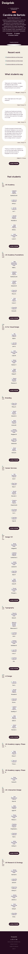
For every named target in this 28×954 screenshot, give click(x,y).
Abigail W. (14, 548)
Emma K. (14, 452)
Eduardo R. (14, 286)
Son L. (14, 685)
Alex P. (14, 574)
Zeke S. (14, 720)
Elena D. (14, 618)
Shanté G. (14, 416)
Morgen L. (14, 593)
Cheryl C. (14, 890)
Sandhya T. (14, 711)
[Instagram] (12, 939)
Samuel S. (14, 874)
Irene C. (14, 303)
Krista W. (14, 425)
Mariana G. (14, 383)
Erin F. (14, 479)
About (14, 948)
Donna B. (14, 311)
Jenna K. (14, 882)
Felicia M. (14, 782)
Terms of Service (14, 946)
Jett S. (14, 346)
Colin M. (14, 355)
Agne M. (14, 810)
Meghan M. (14, 434)
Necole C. (14, 496)
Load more (14, 163)
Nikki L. (14, 267)
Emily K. (14, 909)
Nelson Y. (14, 365)
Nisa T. (14, 487)
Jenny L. (14, 203)
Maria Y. (14, 756)
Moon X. (14, 294)
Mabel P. (14, 374)
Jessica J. (14, 899)
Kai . (14, 661)
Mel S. (14, 837)
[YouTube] (16, 939)
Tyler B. (14, 521)
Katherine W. (14, 195)
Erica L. (14, 702)
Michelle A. (14, 220)
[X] (14, 939)
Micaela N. (14, 694)
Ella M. (14, 338)
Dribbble (18, 33)
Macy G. (14, 407)
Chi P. (14, 636)
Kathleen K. (14, 645)
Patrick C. (14, 730)
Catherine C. (14, 557)
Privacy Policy (14, 944)
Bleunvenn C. (14, 628)
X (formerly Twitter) (13, 35)
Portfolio (10, 33)
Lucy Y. (14, 653)
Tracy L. (14, 764)
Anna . (14, 916)
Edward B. (14, 443)
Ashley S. (14, 846)
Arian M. (14, 584)
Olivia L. (14, 229)
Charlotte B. (14, 505)
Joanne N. (14, 566)
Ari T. (14, 211)
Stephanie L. (14, 829)
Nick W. (14, 801)
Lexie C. (14, 239)
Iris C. (14, 513)
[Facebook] (15, 939)
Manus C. (14, 819)
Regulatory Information (14, 941)
